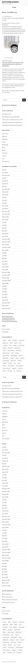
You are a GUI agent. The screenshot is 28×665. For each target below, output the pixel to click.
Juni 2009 (4, 255)
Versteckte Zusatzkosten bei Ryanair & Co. (12, 122)
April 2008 (4, 294)
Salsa (17, 358)
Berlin (11, 343)
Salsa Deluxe (6, 360)
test (15, 363)
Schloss (19, 360)
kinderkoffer (17, 348)
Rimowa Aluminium (6, 594)
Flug (10, 345)
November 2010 (6, 214)
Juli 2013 (4, 178)
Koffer (4, 350)
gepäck (15, 345)
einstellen (5, 345)
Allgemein (4, 136)
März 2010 (4, 230)
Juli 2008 (4, 286)
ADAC (9, 340)
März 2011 (4, 203)
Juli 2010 (4, 222)
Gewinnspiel (21, 345)
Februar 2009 (5, 266)
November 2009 (6, 241)
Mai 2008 (4, 291)
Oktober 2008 (5, 278)
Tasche (4, 363)
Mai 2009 (4, 258)
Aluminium (21, 340)
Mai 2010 (4, 228)
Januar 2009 (5, 269)
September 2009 (6, 247)
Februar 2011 (5, 206)
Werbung (9, 370)
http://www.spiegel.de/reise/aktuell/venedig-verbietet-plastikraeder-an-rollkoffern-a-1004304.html (13, 64)
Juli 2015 (4, 169)
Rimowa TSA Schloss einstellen (9, 321)
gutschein (10, 348)
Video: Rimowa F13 (6, 114)
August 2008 (5, 283)
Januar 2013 (5, 181)
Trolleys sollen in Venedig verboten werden (12, 119)
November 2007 (6, 302)
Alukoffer (15, 340)
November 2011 (6, 189)
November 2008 (6, 275)
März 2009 (4, 264)
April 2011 (4, 200)
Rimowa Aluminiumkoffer (8, 318)
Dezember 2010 (6, 211)
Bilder (16, 343)
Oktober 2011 (5, 192)
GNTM (4, 348)
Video (4, 370)
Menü (14, 7)
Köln (12, 353)
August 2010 (5, 219)
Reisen (3, 147)
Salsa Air (22, 358)
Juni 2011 (4, 197)
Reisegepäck (5, 144)
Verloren (20, 368)
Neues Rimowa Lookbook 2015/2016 (11, 117)
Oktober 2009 (5, 244)
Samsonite (4, 153)
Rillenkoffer (5, 358)
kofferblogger (10, 2)
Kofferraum (18, 350)
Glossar (4, 142)
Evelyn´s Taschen (6, 329)
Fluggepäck (5, 139)
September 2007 (6, 308)
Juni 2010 (4, 225)
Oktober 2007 (5, 305)
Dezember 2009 (6, 239)
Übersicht (19, 370)
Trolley (4, 365)
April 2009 (4, 261)
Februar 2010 (5, 233)
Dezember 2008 (6, 272)
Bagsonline (5, 343)
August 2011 (5, 194)
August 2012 (5, 183)
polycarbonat (6, 355)
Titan (3, 158)
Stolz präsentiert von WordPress (9, 661)
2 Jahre (4, 340)
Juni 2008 (4, 289)
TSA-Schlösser (5, 161)
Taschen (4, 155)
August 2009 (5, 250)
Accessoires (5, 133)
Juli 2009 (4, 253)
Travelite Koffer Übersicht (8, 319)
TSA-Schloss (11, 365)
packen (17, 353)
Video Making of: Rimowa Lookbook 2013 (12, 125)
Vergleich (14, 368)
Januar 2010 (5, 236)
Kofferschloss (6, 353)
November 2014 (6, 175)
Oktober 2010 (5, 217)
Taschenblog (5, 332)
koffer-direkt (11, 350)
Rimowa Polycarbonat (7, 316)
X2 (14, 370)
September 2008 (6, 280)
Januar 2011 (5, 208)
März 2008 (4, 297)
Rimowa (4, 150)
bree (20, 343)
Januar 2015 (5, 172)
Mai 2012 (4, 186)
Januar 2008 (5, 300)
